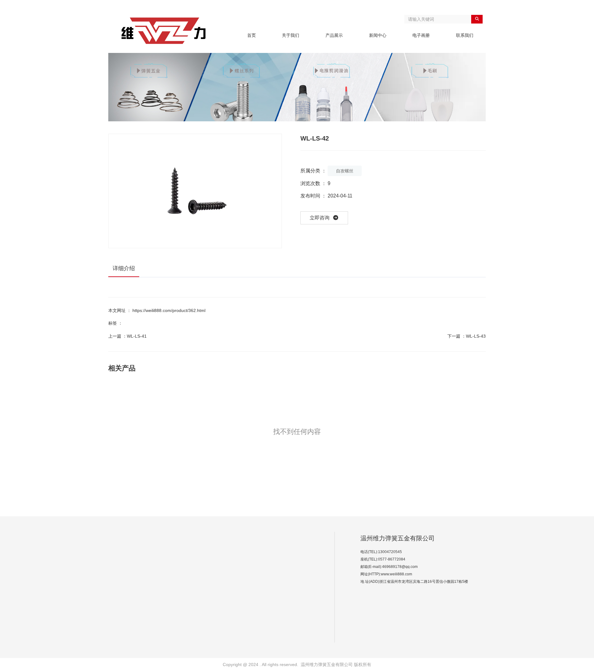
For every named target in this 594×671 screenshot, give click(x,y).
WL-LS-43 (476, 336)
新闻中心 (377, 35)
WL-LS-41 (137, 336)
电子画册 (421, 35)
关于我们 (290, 35)
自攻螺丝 (344, 170)
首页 (251, 35)
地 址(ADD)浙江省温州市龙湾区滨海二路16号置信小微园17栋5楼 (414, 581)
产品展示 (334, 35)
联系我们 (464, 35)
